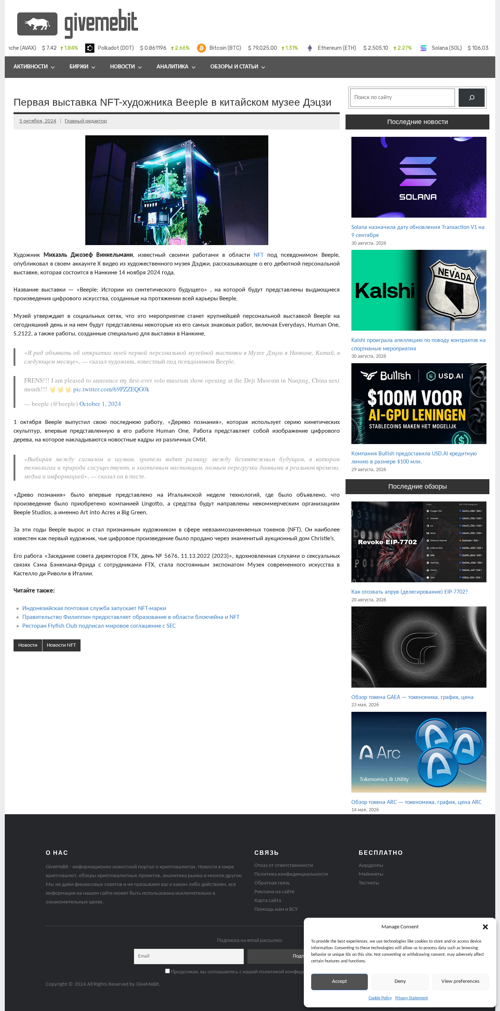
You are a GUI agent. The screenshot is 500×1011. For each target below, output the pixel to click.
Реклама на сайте (274, 892)
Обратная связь (272, 883)
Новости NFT (61, 645)
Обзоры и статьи (234, 67)
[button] (485, 927)
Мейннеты (371, 874)
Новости (122, 67)
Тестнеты (369, 883)
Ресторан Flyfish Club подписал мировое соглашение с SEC (99, 626)
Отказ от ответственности (283, 865)
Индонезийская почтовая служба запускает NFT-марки (94, 608)
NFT (259, 255)
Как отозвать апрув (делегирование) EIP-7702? (409, 592)
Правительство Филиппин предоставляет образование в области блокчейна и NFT (130, 617)
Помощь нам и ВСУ (276, 909)
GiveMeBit (147, 984)
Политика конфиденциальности (291, 874)
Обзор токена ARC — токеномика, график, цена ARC (416, 802)
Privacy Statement (411, 998)
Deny (400, 981)
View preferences (460, 981)
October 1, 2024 (100, 403)
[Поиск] (472, 97)
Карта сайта (267, 900)
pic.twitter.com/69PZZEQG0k (111, 389)
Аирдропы (371, 865)
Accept (339, 981)
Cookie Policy (380, 998)
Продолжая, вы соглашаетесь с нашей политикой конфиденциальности (252, 972)
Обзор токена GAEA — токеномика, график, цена (412, 697)
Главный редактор (86, 121)
